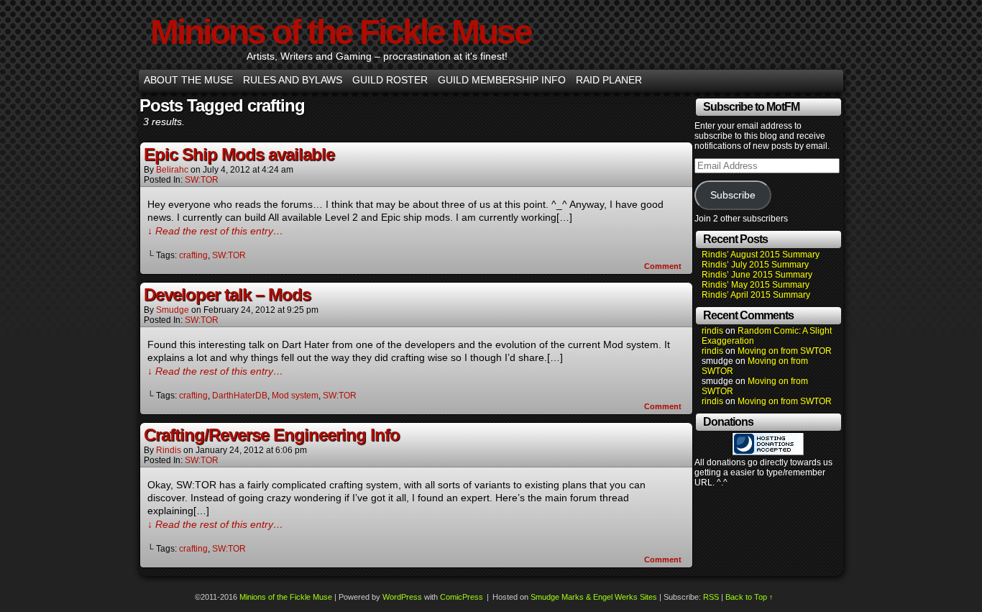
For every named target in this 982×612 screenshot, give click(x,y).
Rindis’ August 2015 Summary (761, 255)
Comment (664, 266)
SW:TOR (202, 180)
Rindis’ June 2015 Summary (757, 275)
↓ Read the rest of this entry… (215, 231)
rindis (168, 450)
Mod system (295, 396)
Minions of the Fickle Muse (340, 32)
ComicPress (461, 597)
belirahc (172, 170)
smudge (172, 310)
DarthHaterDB (239, 396)
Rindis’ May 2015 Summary (755, 285)
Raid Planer (609, 80)
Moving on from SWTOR (785, 351)
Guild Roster (390, 80)
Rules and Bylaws (292, 80)
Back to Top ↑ (749, 597)
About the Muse (188, 80)
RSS (711, 597)
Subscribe (733, 195)
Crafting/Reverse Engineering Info (272, 434)
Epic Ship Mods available (239, 154)
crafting (193, 255)
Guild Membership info (502, 80)
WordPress (402, 597)
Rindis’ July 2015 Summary (755, 265)
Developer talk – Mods (227, 294)
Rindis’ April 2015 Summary (756, 295)
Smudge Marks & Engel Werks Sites (594, 597)
